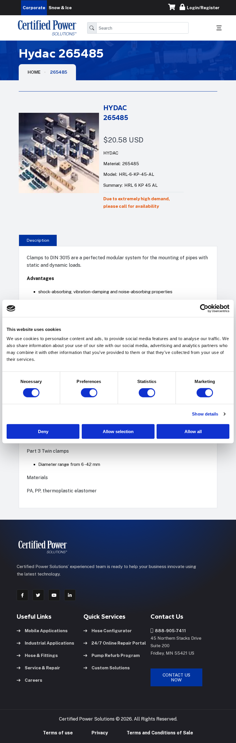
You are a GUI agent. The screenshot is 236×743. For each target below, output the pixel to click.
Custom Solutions (111, 667)
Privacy (100, 733)
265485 (58, 72)
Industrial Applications (49, 643)
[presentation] (38, 240)
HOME (34, 72)
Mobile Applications (46, 630)
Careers (33, 680)
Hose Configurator (112, 630)
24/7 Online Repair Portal (119, 643)
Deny (43, 431)
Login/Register (202, 7)
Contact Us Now (176, 677)
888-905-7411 (169, 630)
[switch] (83, 392)
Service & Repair (42, 667)
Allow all (193, 431)
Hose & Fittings (41, 655)
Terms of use (58, 733)
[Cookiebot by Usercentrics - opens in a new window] (204, 308)
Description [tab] (38, 240)
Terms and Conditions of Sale (160, 733)
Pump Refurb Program (116, 655)
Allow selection (118, 431)
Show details (205, 413)
